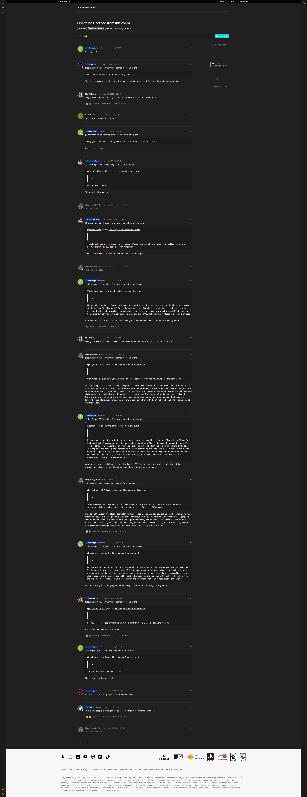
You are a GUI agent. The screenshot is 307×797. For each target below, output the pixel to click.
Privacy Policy (81, 770)
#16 (191, 543)
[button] (3, 789)
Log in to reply (222, 36)
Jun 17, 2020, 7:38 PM (114, 415)
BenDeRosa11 (90, 115)
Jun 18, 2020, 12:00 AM (113, 598)
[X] (63, 757)
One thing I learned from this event (121, 68)
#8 (191, 205)
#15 (191, 480)
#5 (191, 115)
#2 (191, 48)
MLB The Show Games (175, 770)
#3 (191, 64)
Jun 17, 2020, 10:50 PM (114, 543)
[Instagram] (70, 757)
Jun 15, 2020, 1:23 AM (112, 94)
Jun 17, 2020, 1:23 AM (116, 219)
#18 (191, 647)
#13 (191, 354)
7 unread (215, 79)
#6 (191, 131)
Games (221, 2)
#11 (191, 281)
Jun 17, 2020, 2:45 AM (114, 281)
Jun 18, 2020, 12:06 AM (114, 647)
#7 (191, 161)
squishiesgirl (91, 48)
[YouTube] (85, 757)
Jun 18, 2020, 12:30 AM (110, 707)
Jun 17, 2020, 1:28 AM (116, 266)
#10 (191, 266)
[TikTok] (108, 757)
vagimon (90, 64)
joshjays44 (91, 598)
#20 (190, 707)
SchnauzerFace (93, 161)
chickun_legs (92, 691)
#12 (191, 338)
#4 (191, 94)
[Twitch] (93, 757)
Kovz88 (89, 707)
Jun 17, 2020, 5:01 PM (116, 354)
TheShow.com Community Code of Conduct (109, 770)
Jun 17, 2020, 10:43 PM (116, 480)
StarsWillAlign (90, 94)
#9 (191, 219)
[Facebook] (78, 757)
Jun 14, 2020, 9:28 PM (114, 48)
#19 (191, 691)
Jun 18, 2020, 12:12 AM (115, 691)
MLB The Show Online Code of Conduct (146, 770)
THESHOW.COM (64, 2)
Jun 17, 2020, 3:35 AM (112, 338)
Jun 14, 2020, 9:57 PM (111, 64)
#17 (191, 598)
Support (231, 2)
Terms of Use (66, 770)
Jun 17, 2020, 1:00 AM (114, 131)
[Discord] (100, 757)
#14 (191, 415)
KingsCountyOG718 (92, 205)
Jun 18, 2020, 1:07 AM (116, 728)
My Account (243, 2)
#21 (191, 728)
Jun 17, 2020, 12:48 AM (112, 115)
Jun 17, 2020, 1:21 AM (116, 205)
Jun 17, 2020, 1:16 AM (116, 161)
